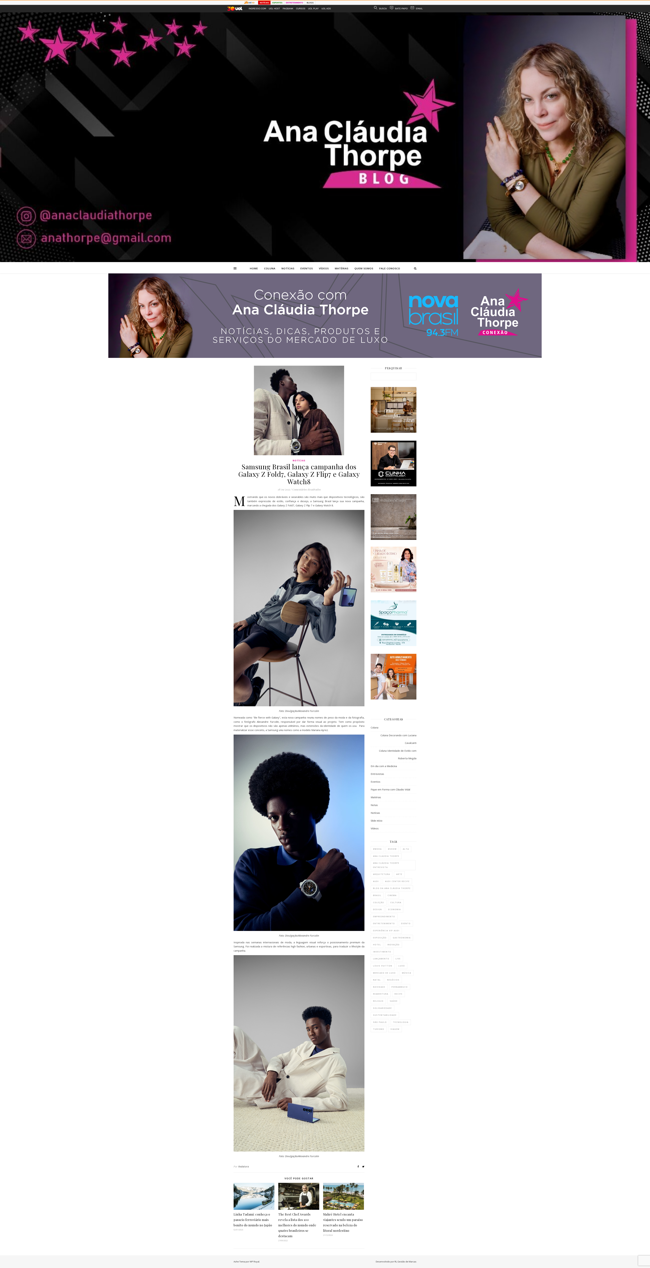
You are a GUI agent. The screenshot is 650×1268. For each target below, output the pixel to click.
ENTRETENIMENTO (294, 3)
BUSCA (383, 8)
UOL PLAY (313, 8)
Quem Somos (363, 268)
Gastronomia (402, 937)
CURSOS (300, 8)
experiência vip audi (386, 930)
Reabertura (380, 994)
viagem (395, 1029)
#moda (377, 849)
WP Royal (254, 1261)
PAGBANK (288, 8)
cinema (392, 895)
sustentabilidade (385, 1015)
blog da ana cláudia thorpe (392, 888)
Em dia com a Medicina (384, 766)
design (377, 909)
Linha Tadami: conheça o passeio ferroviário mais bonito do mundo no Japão (253, 1219)
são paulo (380, 1022)
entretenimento (384, 923)
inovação (393, 944)
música (406, 973)
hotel (377, 944)
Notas (374, 805)
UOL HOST (274, 8)
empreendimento (384, 916)
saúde (394, 1001)
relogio (378, 1001)
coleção (378, 902)
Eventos (306, 268)
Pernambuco (400, 987)
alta (406, 849)
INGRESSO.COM (257, 8)
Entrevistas (377, 774)
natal (377, 980)
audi (376, 881)
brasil (377, 895)
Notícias (287, 268)
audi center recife (397, 881)
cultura (395, 902)
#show (392, 849)
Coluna (269, 268)
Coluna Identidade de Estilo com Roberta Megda (397, 754)
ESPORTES (277, 3)
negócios (393, 980)
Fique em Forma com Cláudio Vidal (390, 789)
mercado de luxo (384, 973)
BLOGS (310, 3)
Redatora (243, 1166)
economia (394, 909)
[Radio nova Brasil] (325, 357)
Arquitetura (381, 874)
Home (254, 268)
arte (399, 874)
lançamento (381, 958)
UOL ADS (326, 8)
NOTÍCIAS (264, 3)
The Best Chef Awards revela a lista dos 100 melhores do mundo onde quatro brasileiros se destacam (297, 1225)
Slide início (376, 820)
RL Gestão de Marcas (405, 1261)
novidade (379, 987)
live (398, 958)
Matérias (341, 268)
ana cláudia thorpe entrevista (386, 865)
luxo (401, 965)
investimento (382, 951)
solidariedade (382, 1008)
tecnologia (400, 1022)
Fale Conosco (389, 268)
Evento (406, 923)
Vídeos (324, 268)
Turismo (378, 1029)
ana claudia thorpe (386, 856)
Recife (399, 994)
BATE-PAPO (401, 8)
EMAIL (419, 8)
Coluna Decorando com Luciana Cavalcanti (398, 739)
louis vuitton (382, 965)
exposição (380, 937)
